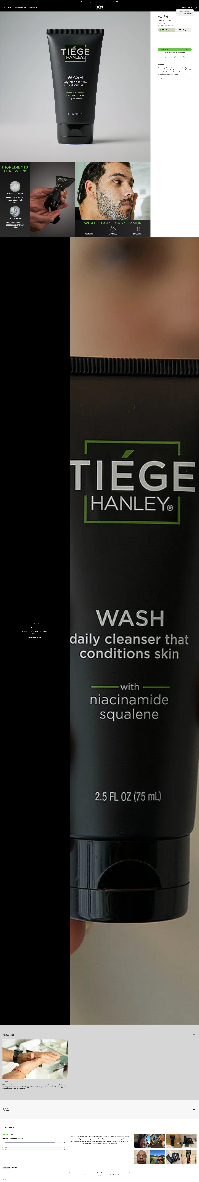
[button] (162, 23)
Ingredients (161, 79)
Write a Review (116, 1175)
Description (161, 64)
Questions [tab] (14, 1168)
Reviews (8, 1127)
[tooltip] (104, 1134)
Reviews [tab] (6, 1168)
